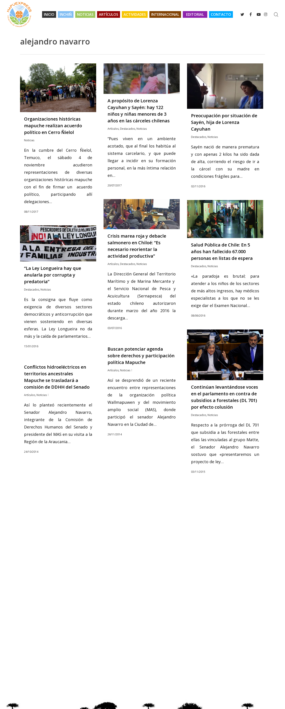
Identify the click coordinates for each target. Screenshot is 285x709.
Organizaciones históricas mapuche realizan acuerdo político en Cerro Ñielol (53, 125)
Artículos (113, 129)
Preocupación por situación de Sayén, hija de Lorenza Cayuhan (224, 122)
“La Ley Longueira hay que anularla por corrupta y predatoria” (52, 275)
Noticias (29, 140)
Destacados (127, 129)
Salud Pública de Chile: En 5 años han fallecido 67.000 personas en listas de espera (222, 251)
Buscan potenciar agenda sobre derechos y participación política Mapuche (141, 355)
